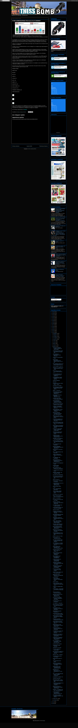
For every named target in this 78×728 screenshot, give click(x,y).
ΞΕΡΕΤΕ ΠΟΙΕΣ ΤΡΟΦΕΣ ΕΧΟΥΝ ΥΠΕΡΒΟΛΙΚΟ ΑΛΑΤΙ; (57, 492)
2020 (53, 320)
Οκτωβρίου (55, 336)
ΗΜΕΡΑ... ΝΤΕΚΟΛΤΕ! (56, 390)
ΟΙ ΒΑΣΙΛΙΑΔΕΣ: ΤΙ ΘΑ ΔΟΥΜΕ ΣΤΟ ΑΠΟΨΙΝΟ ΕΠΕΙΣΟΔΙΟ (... (58, 589)
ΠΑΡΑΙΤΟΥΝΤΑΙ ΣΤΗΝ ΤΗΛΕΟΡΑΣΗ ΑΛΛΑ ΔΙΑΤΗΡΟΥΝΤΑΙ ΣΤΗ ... (57, 667)
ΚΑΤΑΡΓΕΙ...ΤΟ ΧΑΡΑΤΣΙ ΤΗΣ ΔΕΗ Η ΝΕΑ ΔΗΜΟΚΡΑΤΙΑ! (58, 690)
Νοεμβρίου (55, 334)
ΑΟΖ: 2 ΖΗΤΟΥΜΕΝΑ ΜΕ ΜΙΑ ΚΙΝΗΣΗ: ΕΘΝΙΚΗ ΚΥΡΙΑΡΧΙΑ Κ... (58, 674)
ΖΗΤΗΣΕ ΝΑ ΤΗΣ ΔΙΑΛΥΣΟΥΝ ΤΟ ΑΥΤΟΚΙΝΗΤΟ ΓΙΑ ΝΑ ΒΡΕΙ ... (58, 477)
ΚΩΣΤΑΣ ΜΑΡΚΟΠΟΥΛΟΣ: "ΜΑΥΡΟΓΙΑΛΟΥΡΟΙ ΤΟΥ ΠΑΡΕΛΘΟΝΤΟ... (57, 527)
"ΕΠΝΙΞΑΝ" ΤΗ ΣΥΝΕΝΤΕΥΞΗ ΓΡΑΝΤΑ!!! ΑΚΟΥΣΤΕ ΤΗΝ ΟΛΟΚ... (58, 368)
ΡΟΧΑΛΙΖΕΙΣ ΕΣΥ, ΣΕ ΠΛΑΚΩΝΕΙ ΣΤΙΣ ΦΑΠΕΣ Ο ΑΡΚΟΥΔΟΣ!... (58, 608)
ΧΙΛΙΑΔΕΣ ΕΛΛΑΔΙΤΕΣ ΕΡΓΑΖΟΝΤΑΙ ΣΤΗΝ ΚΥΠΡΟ (58, 619)
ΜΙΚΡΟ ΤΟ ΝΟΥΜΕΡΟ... (57, 498)
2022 (53, 317)
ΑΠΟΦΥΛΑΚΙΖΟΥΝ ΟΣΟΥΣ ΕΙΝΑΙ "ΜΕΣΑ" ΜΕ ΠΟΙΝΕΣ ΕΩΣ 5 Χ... (58, 622)
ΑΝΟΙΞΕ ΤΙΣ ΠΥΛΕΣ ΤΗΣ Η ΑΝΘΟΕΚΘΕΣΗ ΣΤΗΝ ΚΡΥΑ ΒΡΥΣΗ (58, 416)
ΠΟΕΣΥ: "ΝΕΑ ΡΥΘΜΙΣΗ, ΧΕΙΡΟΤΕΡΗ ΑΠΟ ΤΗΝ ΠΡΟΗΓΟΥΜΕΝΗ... (57, 521)
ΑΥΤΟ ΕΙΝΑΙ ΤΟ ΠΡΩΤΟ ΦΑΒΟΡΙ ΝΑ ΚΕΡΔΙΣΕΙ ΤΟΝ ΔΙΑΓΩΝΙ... (58, 696)
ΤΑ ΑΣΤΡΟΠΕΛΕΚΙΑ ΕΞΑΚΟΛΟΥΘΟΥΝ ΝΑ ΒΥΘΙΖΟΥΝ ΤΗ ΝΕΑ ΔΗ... (57, 401)
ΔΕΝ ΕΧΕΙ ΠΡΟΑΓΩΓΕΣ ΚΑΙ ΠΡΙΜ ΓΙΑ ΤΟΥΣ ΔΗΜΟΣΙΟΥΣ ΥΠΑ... (57, 595)
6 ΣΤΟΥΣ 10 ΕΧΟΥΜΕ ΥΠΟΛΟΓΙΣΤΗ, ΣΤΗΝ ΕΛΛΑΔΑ (57, 569)
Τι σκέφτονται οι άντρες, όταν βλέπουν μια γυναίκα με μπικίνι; (60, 247)
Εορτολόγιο (58, 132)
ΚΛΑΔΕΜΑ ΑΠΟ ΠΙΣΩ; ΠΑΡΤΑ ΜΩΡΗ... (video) (58, 384)
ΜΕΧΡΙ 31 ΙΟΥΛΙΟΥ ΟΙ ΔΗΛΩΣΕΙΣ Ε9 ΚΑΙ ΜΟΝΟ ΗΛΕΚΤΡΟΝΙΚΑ (57, 687)
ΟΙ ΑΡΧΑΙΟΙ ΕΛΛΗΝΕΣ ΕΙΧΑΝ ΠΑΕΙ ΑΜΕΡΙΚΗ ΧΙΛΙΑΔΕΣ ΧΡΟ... (58, 351)
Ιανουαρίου (55, 700)
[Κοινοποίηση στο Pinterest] (32, 112)
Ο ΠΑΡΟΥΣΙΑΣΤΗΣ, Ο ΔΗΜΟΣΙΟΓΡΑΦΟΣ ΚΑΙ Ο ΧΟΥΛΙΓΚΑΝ (57, 628)
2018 (53, 323)
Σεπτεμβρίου (55, 337)
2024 (53, 314)
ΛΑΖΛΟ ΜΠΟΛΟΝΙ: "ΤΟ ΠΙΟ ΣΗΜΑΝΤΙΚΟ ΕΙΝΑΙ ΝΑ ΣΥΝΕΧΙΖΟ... (57, 410)
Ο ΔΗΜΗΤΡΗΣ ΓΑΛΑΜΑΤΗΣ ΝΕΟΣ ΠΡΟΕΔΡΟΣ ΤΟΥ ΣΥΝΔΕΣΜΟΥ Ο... (57, 638)
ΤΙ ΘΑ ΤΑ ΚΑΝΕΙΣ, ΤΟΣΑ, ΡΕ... (58, 366)
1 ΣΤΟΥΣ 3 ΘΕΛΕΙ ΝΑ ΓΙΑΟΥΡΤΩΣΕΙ (56, 649)
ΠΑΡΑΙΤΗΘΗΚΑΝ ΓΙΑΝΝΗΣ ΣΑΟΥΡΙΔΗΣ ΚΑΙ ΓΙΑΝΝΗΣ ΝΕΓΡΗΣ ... (58, 616)
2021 (53, 319)
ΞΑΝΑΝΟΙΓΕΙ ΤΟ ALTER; (57, 647)
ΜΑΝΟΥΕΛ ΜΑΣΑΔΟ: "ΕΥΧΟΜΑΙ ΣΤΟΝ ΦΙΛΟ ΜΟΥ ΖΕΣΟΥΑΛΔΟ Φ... (57, 413)
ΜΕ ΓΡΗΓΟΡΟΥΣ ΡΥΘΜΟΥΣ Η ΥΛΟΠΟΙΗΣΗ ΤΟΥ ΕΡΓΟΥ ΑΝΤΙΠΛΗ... (58, 652)
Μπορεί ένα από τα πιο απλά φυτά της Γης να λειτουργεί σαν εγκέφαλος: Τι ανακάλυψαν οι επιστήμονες (60, 219)
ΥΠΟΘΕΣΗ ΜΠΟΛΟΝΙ (56, 678)
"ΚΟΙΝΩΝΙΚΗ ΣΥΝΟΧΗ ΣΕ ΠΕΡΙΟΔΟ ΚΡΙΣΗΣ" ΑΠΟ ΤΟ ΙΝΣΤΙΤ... (58, 518)
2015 (53, 327)
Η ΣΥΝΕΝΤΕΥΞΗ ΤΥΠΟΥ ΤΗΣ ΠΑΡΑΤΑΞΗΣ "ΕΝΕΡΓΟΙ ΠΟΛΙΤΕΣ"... (58, 632)
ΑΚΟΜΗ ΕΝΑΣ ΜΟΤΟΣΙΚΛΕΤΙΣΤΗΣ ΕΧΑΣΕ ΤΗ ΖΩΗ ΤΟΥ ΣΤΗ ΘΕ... (58, 361)
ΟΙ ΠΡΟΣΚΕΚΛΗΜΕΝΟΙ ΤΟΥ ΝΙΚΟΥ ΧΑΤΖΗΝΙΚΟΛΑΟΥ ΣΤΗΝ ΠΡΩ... (58, 420)
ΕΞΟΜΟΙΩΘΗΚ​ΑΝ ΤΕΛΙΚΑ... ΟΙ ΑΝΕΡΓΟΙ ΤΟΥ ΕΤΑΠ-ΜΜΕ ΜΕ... (57, 378)
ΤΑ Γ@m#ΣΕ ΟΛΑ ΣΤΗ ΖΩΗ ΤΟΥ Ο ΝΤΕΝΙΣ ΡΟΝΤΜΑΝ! (58, 614)
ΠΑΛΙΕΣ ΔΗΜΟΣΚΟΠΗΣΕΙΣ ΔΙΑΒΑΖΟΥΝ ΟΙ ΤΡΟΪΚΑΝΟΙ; (57, 553)
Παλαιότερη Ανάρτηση (43, 146)
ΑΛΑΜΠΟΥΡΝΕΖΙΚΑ (56, 380)
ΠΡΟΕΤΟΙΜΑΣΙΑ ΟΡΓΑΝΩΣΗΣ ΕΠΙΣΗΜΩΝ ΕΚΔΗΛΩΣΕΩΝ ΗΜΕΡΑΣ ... (58, 426)
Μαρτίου (54, 346)
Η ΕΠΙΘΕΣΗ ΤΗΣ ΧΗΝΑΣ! (57, 385)
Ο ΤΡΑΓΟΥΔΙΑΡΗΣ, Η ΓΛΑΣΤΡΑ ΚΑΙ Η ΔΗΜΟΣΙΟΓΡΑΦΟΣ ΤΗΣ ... (58, 692)
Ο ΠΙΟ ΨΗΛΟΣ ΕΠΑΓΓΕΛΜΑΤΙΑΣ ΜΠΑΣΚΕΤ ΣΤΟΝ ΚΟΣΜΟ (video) (58, 579)
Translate (58, 300)
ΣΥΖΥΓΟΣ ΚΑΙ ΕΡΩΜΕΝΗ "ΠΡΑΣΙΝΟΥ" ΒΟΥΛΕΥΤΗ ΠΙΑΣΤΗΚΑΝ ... (57, 598)
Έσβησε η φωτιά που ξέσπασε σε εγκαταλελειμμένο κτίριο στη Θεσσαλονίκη (60, 255)
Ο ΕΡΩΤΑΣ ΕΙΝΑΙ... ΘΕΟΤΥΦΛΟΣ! (56, 466)
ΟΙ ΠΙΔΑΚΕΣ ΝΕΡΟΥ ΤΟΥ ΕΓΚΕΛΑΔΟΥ (57, 601)
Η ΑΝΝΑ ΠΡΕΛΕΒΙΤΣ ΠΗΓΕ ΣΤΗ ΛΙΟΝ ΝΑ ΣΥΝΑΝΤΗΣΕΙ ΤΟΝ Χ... (58, 584)
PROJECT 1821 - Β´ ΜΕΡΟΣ (58, 654)
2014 (53, 329)
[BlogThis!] (29, 112)
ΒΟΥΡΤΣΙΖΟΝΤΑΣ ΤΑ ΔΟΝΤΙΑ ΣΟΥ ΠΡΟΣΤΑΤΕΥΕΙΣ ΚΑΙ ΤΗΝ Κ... (58, 605)
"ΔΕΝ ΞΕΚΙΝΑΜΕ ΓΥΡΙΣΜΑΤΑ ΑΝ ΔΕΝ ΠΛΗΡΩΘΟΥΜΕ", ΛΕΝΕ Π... (58, 388)
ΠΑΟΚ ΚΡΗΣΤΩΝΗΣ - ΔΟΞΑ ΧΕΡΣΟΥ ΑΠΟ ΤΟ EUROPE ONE (58, 680)
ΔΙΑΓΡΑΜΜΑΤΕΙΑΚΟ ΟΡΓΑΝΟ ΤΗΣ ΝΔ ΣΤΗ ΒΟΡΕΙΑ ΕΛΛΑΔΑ (58, 515)
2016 (53, 326)
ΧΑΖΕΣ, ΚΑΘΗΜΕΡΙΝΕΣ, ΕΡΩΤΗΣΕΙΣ (57, 489)
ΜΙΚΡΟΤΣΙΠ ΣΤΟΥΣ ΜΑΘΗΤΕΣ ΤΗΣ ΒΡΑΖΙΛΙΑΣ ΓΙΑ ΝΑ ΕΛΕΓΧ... (58, 575)
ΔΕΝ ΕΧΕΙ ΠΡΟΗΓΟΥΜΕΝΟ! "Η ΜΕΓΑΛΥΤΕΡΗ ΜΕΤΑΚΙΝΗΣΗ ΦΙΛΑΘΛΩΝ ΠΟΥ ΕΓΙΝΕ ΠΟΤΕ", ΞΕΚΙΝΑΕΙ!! (60, 210)
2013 (53, 330)
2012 (53, 332)
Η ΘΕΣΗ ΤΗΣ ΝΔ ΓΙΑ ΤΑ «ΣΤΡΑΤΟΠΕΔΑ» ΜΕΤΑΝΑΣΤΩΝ (57, 560)
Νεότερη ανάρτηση (15, 146)
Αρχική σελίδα (29, 146)
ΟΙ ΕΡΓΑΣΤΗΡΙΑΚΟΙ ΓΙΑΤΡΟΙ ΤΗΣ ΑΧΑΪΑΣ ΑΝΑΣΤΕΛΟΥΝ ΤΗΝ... (58, 441)
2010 (53, 703)
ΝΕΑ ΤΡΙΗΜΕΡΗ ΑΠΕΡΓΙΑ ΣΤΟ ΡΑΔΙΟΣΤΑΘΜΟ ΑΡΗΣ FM (58, 364)
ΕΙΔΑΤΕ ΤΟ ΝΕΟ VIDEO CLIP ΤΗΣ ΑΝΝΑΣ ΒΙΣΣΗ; (58, 572)
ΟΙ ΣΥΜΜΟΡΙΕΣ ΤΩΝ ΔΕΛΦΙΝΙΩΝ (56, 458)
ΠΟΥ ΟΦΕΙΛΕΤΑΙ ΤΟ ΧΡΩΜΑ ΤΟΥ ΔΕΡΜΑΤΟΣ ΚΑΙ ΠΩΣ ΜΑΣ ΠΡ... (58, 544)
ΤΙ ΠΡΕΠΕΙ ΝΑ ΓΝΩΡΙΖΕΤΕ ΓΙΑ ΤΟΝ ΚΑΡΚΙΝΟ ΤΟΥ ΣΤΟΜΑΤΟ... (58, 684)
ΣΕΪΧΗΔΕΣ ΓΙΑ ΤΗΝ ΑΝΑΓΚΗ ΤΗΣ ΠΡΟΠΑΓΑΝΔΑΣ (58, 439)
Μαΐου (54, 343)
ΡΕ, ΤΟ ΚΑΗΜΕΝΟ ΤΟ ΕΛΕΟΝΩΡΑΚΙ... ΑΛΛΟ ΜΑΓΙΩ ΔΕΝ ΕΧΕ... (57, 641)
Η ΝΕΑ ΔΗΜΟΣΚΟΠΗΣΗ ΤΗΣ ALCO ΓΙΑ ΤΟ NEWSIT (58, 508)
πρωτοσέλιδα (58, 156)
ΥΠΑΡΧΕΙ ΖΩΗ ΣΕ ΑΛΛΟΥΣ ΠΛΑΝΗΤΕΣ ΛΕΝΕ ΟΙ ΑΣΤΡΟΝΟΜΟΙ (57, 566)
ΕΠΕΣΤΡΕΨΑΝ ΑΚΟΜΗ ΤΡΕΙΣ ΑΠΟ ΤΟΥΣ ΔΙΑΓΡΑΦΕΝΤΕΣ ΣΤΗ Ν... (58, 423)
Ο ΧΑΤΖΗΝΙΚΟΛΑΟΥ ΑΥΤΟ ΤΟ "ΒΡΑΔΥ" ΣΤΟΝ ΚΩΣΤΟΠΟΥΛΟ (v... (58, 484)
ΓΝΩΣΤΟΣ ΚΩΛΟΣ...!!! (56, 509)
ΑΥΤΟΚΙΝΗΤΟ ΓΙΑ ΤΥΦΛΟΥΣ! (58, 494)
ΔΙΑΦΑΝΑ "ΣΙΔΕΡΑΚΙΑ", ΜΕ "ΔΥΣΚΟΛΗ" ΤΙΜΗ (57, 473)
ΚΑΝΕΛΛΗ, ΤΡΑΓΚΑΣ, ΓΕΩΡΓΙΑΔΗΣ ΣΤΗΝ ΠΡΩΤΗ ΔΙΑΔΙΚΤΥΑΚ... (58, 502)
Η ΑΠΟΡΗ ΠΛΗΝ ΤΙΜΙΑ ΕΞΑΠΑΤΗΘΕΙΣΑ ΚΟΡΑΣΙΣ (58, 399)
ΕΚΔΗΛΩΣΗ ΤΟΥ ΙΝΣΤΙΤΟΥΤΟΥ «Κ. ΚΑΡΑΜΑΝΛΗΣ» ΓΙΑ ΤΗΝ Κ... (57, 671)
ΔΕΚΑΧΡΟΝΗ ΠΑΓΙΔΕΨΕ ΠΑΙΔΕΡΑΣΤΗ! (57, 611)
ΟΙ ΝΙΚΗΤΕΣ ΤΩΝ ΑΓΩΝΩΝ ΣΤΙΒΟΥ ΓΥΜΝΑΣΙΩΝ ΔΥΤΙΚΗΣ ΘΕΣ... (57, 429)
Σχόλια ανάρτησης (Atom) (32, 148)
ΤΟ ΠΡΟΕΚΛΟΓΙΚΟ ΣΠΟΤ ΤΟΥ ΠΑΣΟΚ (57, 656)
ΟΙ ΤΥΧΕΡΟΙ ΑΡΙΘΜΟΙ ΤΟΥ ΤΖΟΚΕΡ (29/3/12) (57, 505)
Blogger (44, 720)
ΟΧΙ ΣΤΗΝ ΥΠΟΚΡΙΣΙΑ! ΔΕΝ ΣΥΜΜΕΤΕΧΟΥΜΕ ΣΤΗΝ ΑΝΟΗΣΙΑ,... (57, 540)
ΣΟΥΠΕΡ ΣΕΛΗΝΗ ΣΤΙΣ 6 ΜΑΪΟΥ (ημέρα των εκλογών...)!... (57, 550)
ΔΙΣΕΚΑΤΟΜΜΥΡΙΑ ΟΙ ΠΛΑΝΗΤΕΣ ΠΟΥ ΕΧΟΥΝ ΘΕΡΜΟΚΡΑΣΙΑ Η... (57, 460)
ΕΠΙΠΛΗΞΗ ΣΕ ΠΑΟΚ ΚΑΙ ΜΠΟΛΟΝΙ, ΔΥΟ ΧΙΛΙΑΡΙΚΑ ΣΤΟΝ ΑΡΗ (58, 530)
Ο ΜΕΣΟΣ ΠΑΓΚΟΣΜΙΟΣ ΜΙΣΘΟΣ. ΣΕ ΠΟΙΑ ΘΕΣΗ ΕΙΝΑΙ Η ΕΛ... (57, 407)
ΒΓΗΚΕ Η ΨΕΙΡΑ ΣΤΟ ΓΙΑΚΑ (57, 536)
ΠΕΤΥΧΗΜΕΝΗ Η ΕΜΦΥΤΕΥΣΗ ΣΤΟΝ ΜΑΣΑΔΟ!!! (57, 355)
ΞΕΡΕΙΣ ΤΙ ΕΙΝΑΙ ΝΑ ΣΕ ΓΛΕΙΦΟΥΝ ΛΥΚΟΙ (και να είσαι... (57, 455)
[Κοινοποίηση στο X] (30, 112)
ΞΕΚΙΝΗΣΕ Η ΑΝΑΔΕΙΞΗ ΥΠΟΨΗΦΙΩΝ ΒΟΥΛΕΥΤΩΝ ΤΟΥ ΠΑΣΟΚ (58, 563)
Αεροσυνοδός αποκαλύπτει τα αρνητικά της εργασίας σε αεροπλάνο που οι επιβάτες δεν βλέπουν (60, 262)
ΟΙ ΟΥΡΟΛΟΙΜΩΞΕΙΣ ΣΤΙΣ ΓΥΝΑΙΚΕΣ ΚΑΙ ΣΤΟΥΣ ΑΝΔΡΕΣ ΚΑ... (57, 375)
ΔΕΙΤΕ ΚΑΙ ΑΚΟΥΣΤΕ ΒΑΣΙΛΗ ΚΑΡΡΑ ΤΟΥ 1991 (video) (58, 404)
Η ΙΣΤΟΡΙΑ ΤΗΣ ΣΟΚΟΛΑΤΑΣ (58, 474)
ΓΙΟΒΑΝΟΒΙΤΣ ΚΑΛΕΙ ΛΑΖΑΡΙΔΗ (56, 646)
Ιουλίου (54, 340)
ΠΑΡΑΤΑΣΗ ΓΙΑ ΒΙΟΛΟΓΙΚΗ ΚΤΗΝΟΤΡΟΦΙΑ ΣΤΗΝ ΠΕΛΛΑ (57, 433)
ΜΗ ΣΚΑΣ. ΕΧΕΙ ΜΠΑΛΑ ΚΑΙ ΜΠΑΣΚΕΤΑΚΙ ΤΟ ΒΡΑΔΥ (57, 524)
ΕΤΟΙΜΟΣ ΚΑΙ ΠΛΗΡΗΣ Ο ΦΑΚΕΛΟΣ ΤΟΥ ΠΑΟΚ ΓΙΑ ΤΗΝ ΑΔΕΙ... (58, 512)
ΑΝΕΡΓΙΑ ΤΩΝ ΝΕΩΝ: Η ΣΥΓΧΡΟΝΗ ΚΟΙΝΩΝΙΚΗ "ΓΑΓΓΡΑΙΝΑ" (57, 664)
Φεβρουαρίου (55, 698)
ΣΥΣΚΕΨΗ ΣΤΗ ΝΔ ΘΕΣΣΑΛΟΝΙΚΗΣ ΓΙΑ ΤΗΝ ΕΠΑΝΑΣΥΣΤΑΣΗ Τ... (58, 436)
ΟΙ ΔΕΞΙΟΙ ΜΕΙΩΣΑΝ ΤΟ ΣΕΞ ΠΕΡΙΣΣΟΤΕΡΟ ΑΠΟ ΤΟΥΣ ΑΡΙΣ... (58, 533)
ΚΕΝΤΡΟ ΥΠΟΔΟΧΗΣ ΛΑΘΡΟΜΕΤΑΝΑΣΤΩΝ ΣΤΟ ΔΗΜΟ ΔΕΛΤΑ (58, 447)
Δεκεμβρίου (55, 333)
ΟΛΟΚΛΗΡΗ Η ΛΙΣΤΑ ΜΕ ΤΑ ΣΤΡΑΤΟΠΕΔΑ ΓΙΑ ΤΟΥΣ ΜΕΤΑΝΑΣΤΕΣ (57, 635)
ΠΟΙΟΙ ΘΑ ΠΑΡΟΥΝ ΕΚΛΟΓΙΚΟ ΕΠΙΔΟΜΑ (57, 592)
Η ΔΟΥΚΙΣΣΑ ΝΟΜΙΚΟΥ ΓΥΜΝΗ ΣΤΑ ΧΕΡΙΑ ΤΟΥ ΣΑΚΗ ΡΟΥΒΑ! (57, 348)
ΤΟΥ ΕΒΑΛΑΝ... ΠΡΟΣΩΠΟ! (57, 603)
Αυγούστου (55, 339)
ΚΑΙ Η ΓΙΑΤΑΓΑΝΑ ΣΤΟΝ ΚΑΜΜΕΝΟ (57, 444)
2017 (53, 324)
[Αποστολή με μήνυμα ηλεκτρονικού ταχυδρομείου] (28, 112)
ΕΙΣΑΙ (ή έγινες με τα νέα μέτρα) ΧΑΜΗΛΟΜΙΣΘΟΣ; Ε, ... (57, 371)
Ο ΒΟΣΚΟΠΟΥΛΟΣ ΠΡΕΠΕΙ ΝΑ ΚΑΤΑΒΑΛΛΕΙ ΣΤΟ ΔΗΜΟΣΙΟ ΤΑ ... (57, 392)
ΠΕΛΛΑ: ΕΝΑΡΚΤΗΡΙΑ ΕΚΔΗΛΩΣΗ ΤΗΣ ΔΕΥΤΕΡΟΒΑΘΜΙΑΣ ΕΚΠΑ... (58, 547)
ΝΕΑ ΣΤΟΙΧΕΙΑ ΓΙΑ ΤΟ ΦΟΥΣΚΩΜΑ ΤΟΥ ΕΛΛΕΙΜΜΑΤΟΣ (56, 557)
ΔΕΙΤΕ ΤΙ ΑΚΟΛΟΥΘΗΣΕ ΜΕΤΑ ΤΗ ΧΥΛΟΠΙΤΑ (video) (58, 496)
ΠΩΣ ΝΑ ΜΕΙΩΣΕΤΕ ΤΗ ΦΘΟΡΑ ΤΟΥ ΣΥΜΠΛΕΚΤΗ (58, 468)
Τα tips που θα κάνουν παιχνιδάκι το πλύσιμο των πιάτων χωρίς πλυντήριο (59, 275)
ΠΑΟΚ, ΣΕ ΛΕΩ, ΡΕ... (56, 479)
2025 (53, 313)
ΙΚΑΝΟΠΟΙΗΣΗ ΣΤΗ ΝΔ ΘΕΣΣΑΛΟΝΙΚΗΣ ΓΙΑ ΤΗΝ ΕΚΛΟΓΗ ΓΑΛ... (58, 625)
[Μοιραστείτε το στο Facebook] (31, 112)
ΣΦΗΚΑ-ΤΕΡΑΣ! (55, 581)
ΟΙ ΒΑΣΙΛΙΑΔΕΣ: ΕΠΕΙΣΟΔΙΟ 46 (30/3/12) (58, 481)
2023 (53, 316)
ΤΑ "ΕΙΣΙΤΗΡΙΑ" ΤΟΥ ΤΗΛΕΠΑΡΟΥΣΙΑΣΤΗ (57, 538)
